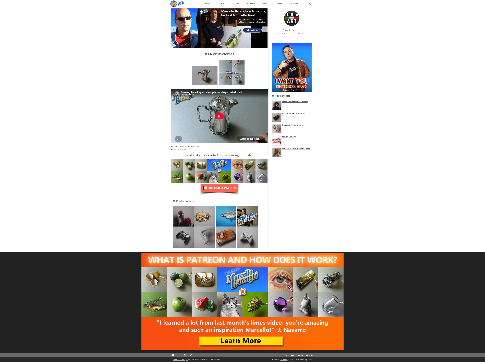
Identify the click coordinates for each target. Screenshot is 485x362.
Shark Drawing (226, 215)
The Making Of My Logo (247, 216)
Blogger (284, 360)
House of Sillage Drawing (293, 125)
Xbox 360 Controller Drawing (247, 238)
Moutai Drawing (289, 137)
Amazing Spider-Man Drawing (183, 216)
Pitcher (187, 146)
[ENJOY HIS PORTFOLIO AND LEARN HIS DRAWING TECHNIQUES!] (182, 4)
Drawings (181, 146)
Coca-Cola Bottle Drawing (293, 113)
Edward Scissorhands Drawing (295, 102)
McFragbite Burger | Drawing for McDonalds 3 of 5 (205, 218)
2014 (175, 146)
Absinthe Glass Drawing (205, 238)
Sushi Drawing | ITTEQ (226, 238)
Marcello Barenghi (180, 360)
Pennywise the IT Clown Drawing (296, 148)
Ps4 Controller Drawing (183, 238)
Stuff (197, 146)
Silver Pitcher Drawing (221, 53)
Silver (193, 146)
